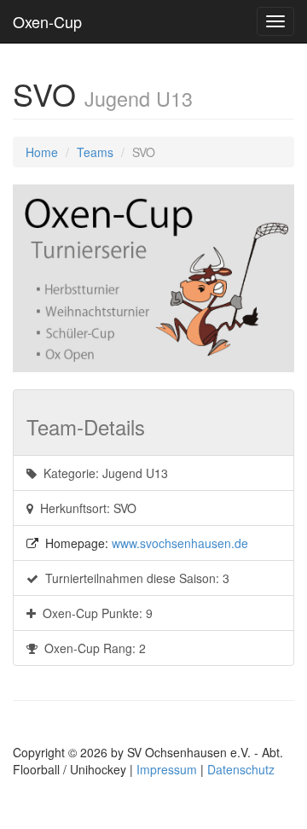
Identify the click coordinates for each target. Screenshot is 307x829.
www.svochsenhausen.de (180, 543)
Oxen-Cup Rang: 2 (92, 648)
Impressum (166, 769)
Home (42, 152)
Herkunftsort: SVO (84, 508)
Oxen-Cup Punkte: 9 (94, 613)
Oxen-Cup (47, 21)
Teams (95, 152)
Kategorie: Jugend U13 (102, 473)
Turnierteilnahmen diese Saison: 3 (133, 578)
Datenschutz (241, 769)
